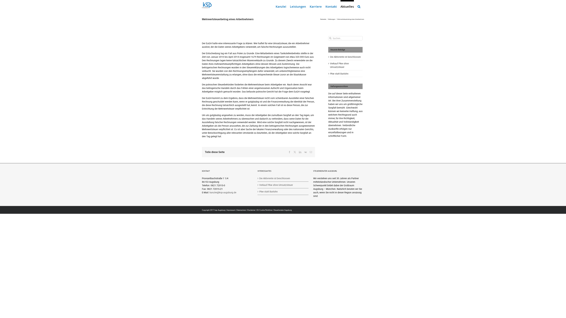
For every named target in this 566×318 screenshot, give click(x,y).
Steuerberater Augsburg (283, 210)
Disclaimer (251, 210)
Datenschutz (241, 210)
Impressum (231, 210)
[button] (359, 6)
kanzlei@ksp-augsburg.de (223, 192)
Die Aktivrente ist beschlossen (345, 56)
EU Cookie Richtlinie (264, 210)
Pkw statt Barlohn (339, 73)
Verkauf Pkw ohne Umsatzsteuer (276, 185)
